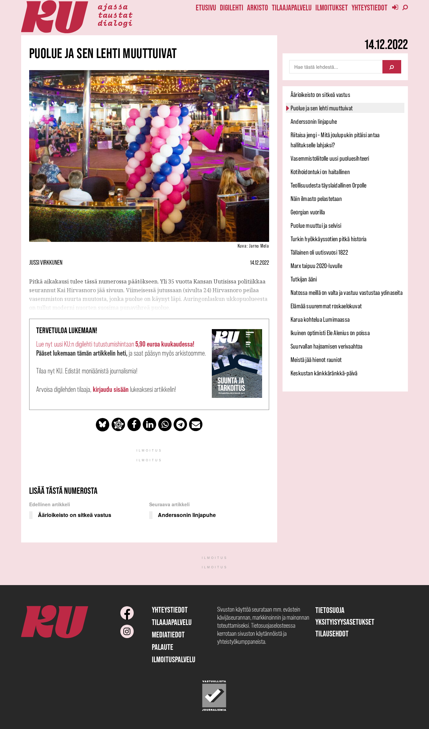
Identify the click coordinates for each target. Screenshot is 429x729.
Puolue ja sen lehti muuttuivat (322, 108)
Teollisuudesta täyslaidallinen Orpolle (329, 185)
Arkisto (257, 7)
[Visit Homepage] (54, 17)
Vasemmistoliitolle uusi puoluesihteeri (330, 158)
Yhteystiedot (369, 7)
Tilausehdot (332, 633)
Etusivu (206, 7)
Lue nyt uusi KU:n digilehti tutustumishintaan (115, 344)
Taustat (115, 14)
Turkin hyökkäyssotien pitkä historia (328, 239)
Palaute (162, 647)
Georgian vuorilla (308, 212)
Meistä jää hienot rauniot (316, 359)
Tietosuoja (330, 610)
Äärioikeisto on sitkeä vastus (320, 94)
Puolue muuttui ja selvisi (316, 225)
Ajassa (113, 6)
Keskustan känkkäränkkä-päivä (324, 373)
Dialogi (115, 22)
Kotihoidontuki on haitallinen (320, 171)
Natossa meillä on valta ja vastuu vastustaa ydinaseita (347, 292)
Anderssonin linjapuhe (314, 121)
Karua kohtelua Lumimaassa (320, 319)
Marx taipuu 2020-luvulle (316, 265)
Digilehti (231, 7)
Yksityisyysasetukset (344, 621)
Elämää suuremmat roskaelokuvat (326, 306)
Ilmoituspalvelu (173, 659)
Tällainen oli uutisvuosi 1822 (319, 252)
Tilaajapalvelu (292, 7)
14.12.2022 (259, 262)
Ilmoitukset (331, 7)
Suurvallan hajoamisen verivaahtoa (327, 346)
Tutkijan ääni (304, 279)
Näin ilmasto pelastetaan (316, 198)
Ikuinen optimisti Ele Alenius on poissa (330, 332)
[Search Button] (391, 66)
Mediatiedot (168, 634)
